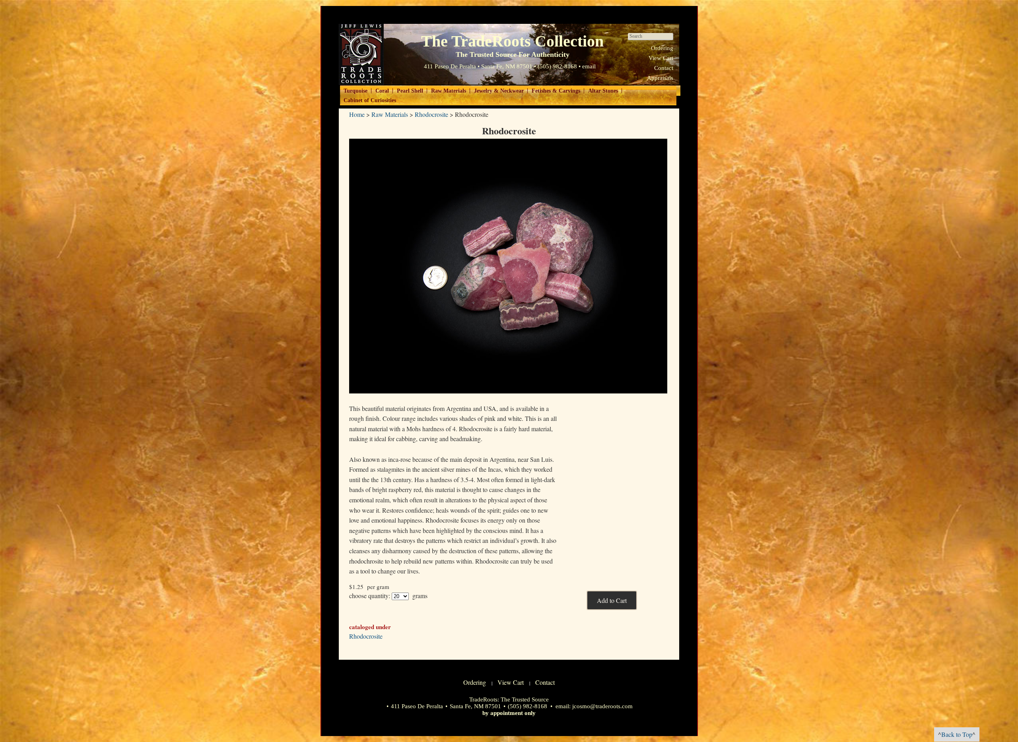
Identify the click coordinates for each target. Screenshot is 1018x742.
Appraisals (660, 78)
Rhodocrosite (431, 114)
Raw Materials (448, 91)
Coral (382, 91)
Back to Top (956, 734)
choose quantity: (369, 595)
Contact (663, 68)
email (589, 66)
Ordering (662, 48)
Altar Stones (603, 91)
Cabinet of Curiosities (370, 100)
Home (357, 114)
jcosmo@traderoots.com (602, 706)
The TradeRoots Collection (361, 54)
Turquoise (355, 91)
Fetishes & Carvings (556, 91)
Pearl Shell (410, 91)
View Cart (661, 58)
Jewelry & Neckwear (499, 91)
